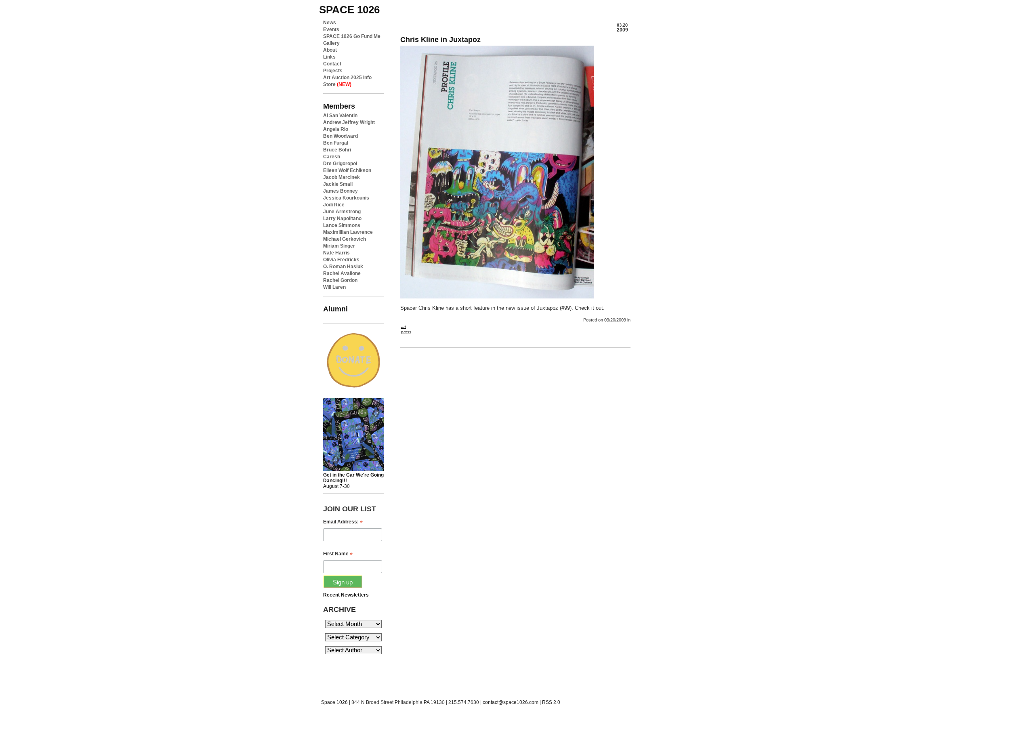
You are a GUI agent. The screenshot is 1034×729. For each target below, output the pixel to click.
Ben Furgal (335, 143)
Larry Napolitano (342, 218)
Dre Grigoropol (340, 163)
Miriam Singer (339, 246)
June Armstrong (342, 211)
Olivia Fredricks (341, 260)
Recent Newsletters (346, 595)
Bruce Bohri (337, 150)
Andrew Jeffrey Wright (349, 122)
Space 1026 (334, 702)
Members (339, 106)
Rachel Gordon (340, 280)
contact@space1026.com (510, 702)
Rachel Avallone (342, 273)
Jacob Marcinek (341, 177)
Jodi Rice (334, 205)
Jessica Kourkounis (346, 198)
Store (337, 84)
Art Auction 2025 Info (347, 77)
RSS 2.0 (551, 702)
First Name (338, 553)
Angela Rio (335, 129)
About (330, 50)
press (406, 332)
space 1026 (349, 9)
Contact (332, 64)
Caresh (331, 157)
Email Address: (343, 522)
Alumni (335, 309)
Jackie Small (338, 184)
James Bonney (340, 191)
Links (329, 57)
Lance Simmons (341, 225)
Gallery (331, 43)
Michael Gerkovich (344, 239)
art (403, 326)
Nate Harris (336, 253)
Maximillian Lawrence (348, 232)
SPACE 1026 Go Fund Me (351, 36)
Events (331, 29)
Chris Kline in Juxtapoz (440, 39)
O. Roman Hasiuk (343, 266)
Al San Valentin (340, 115)
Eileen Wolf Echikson (347, 170)
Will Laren (334, 287)
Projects (333, 71)
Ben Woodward (340, 136)
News (329, 22)
